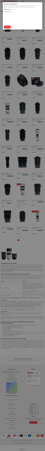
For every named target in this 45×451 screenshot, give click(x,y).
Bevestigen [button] (7, 27)
